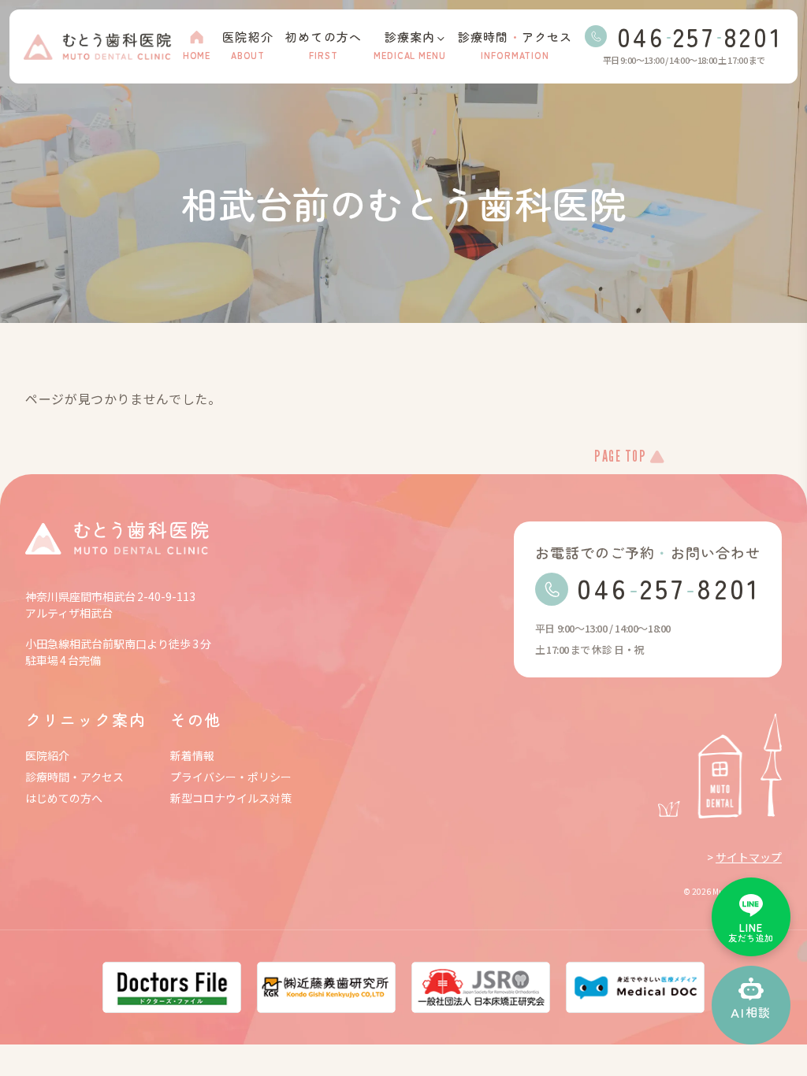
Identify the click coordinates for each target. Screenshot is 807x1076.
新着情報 (192, 755)
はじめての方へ (63, 798)
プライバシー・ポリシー (231, 777)
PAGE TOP (620, 457)
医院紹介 (47, 755)
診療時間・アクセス (74, 777)
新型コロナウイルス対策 (231, 798)
